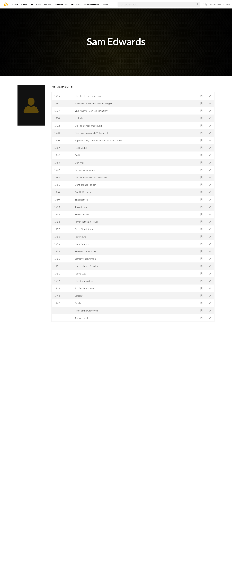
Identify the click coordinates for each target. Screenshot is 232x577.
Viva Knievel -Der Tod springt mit (91, 110)
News (15, 4)
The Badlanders (83, 214)
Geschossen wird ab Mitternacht (91, 132)
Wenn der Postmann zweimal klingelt (93, 103)
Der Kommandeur (84, 280)
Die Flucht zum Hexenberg (88, 95)
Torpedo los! (81, 206)
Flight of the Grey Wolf (86, 310)
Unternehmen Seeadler (86, 266)
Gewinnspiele (91, 4)
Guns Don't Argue (84, 229)
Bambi (78, 303)
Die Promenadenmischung (88, 125)
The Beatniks (81, 199)
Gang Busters (82, 243)
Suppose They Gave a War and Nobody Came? (98, 140)
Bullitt (78, 155)
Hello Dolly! (81, 147)
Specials (76, 4)
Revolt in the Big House (87, 221)
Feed (105, 4)
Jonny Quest (81, 317)
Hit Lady (79, 118)
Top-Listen (61, 4)
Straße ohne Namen (85, 288)
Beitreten (215, 4)
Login (227, 4)
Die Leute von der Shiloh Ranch (91, 177)
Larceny (79, 295)
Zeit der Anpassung (85, 169)
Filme (24, 4)
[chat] (205, 4)
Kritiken (36, 4)
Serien (47, 4)
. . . (112, 3)
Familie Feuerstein (84, 192)
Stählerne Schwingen (85, 258)
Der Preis (80, 162)
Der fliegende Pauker (85, 184)
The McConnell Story (85, 251)
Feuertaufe (80, 236)
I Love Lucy (80, 273)
